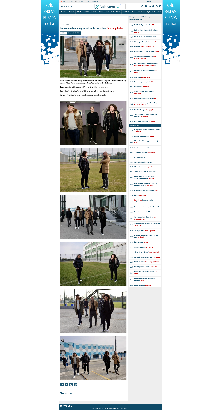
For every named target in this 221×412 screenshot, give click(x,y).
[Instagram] (153, 6)
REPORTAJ (86, 12)
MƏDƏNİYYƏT (126, 12)
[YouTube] (150, 6)
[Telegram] (146, 6)
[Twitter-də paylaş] (66, 384)
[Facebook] (142, 6)
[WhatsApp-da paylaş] (75, 384)
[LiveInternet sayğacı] (128, 408)
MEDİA (134, 12)
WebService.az (112, 408)
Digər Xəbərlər (66, 393)
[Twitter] (157, 6)
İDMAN (118, 12)
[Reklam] (94, 20)
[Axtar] (156, 1)
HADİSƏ (78, 12)
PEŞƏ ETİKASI (151, 12)
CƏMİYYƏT (71, 12)
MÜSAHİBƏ (94, 12)
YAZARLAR (141, 12)
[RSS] (160, 6)
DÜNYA (101, 12)
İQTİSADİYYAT (110, 12)
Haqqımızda (63, 6)
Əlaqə (70, 6)
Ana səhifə (62, 24)
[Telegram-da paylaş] (71, 384)
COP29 (159, 12)
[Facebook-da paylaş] (62, 384)
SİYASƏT (63, 12)
